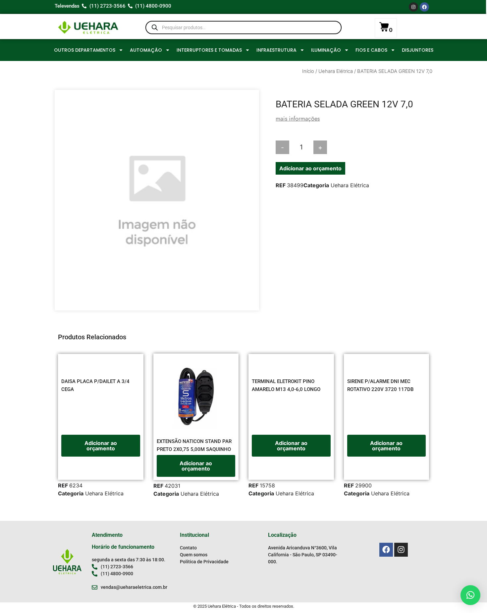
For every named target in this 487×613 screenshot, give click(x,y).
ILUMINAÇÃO (326, 50)
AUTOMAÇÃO (146, 50)
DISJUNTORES (417, 50)
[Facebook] (424, 7)
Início (308, 71)
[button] (470, 595)
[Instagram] (413, 7)
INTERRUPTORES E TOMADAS (209, 50)
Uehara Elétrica (335, 71)
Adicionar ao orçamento (310, 168)
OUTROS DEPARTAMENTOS (84, 50)
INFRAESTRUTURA (276, 50)
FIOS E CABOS (371, 50)
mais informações (298, 118)
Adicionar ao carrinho (360, 147)
